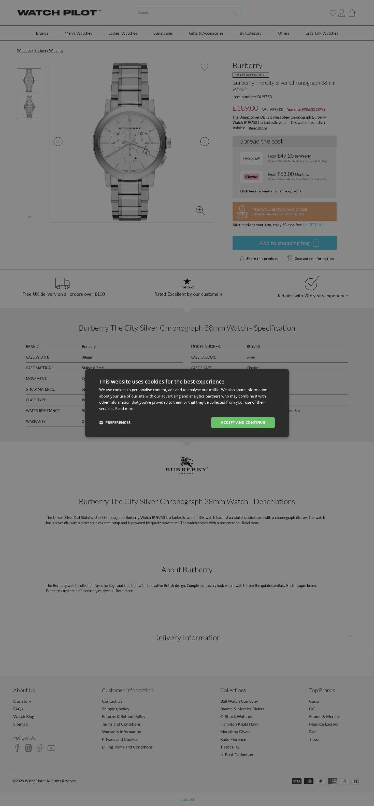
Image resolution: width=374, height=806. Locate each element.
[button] (115, 422)
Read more (124, 408)
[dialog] (187, 403)
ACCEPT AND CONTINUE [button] (243, 422)
